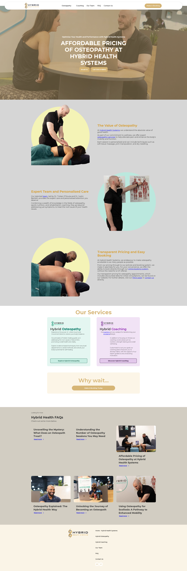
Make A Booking (153, 6)
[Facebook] (100, 564)
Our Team (90, 6)
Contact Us (108, 6)
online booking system (138, 269)
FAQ (99, 6)
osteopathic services (106, 137)
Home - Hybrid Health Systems (106, 531)
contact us (149, 278)
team (45, 196)
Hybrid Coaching (101, 542)
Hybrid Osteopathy (102, 536)
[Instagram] (97, 564)
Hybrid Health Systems (110, 130)
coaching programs (106, 333)
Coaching (80, 6)
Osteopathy (66, 6)
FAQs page (137, 278)
